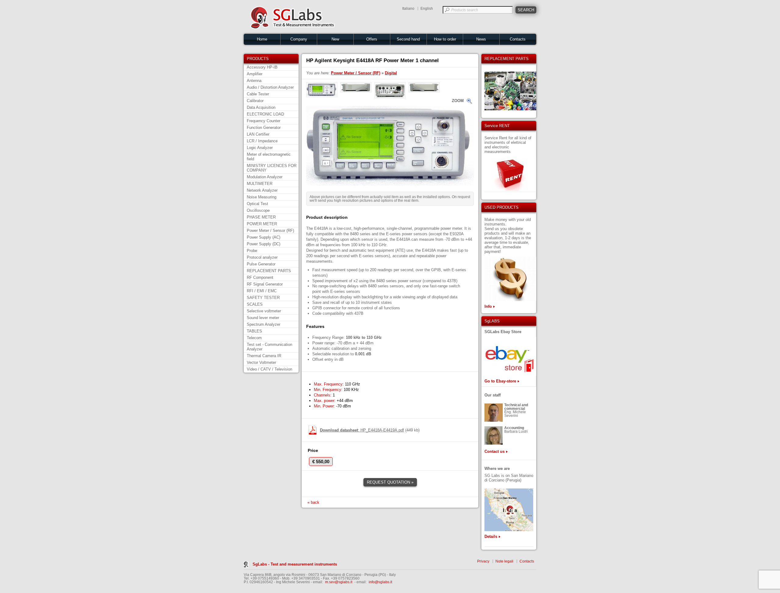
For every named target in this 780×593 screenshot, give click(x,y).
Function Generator (264, 127)
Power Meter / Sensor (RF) (270, 230)
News (481, 39)
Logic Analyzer (260, 147)
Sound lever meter (263, 317)
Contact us (494, 451)
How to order (445, 39)
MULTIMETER (259, 183)
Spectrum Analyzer (263, 324)
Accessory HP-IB (262, 67)
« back (313, 502)
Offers (371, 39)
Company (298, 39)
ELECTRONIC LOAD (265, 114)
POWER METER (262, 224)
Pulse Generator (261, 264)
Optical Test (257, 203)
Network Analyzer (262, 190)
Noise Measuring (261, 197)
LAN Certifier (258, 134)
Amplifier (254, 74)
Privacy (483, 561)
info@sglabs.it (380, 582)
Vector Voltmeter (261, 362)
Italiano (408, 8)
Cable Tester (258, 94)
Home (262, 39)
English (426, 8)
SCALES (255, 304)
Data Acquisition (261, 107)
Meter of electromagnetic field (269, 156)
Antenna (254, 80)
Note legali (504, 561)
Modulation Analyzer (264, 177)
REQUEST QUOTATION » (390, 482)
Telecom (254, 338)
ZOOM (458, 100)
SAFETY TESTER (263, 297)
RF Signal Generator (265, 284)
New (335, 39)
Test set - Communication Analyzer (269, 346)
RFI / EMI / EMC (262, 291)
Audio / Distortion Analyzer (270, 87)
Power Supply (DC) (263, 244)
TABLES (254, 331)
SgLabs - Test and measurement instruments (295, 564)
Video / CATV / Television (269, 369)
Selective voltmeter (264, 311)
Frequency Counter (263, 121)
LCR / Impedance (262, 141)
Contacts (518, 39)
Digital (391, 73)
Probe (252, 250)
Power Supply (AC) (263, 237)
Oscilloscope (258, 210)
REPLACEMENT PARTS (269, 270)
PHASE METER (261, 217)
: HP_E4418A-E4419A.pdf (362, 430)
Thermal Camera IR (264, 355)
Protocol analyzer (262, 257)
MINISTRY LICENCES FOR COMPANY (271, 167)
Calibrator (255, 100)
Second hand (408, 39)
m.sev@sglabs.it (338, 582)
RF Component (260, 277)
